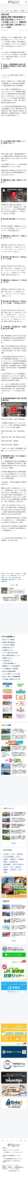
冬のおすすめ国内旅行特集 (9, 671)
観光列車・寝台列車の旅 (9, 642)
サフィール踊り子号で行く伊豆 (10, 652)
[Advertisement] (14, 557)
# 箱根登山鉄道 (4, 579)
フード (13, 854)
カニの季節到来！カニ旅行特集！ (10, 668)
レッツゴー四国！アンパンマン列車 (11, 674)
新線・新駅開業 (7, 864)
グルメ (18, 856)
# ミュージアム (8, 577)
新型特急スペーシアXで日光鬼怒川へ (11, 666)
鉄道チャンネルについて (7, 1165)
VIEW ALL (14, 843)
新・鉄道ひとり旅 (13, 861)
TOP (2, 10)
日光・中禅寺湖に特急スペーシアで (11, 655)
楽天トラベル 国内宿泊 (9, 639)
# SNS (19, 579)
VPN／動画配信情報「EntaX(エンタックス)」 (13, 1158)
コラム (3, 14)
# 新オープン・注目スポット (16, 573)
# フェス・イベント (21, 575)
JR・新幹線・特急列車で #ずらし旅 (11, 679)
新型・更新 (20, 854)
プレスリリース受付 (14, 1168)
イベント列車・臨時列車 (9, 856)
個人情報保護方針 (18, 1167)
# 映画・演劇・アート (13, 579)
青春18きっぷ (16, 10)
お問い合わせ (5, 1168)
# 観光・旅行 (13, 575)
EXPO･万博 (13, 869)
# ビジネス (6, 573)
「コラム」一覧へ (14, 585)
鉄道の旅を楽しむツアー (9, 647)
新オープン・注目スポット (19, 864)
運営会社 (10, 1167)
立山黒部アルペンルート (8, 650)
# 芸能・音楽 (4, 581)
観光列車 (21, 859)
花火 (11, 10)
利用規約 (4, 1167)
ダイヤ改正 (6, 854)
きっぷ (20, 869)
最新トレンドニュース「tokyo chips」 (12, 1150)
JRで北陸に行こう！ (7, 660)
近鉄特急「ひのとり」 (7, 658)
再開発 (5, 861)
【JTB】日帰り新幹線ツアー (10, 663)
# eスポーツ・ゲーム (5, 575)
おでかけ (7, 10)
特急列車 (6, 859)
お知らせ (17, 1165)
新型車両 (23, 10)
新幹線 (5, 872)
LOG (7, 14)
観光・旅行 (18, 867)
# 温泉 (2, 577)
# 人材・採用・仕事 (16, 577)
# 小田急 (24, 573)
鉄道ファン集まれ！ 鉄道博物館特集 (11, 676)
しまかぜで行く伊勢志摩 (8, 645)
